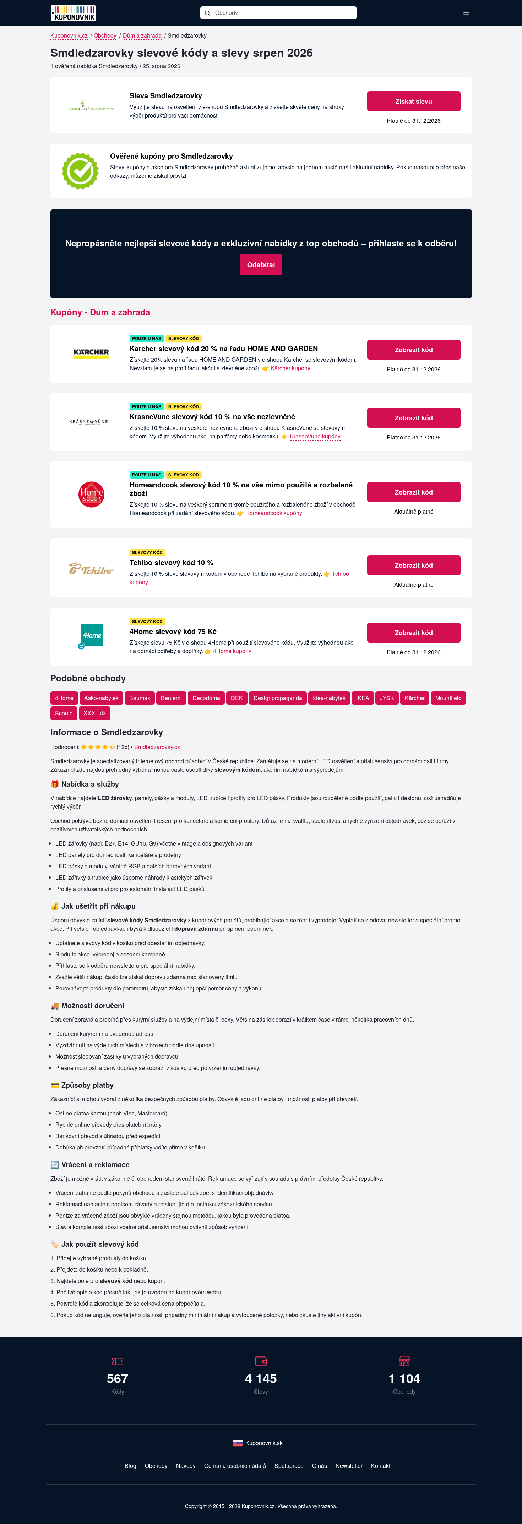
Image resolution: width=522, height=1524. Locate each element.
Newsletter (349, 1466)
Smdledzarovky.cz (157, 747)
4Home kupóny (232, 651)
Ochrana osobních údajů (235, 1466)
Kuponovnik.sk (264, 1443)
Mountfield (448, 698)
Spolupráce (289, 1466)
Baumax (139, 698)
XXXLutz (94, 713)
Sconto (64, 713)
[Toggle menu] (466, 13)
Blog (130, 1466)
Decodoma (206, 698)
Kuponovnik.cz (69, 35)
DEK (237, 698)
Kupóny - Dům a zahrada (100, 312)
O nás (319, 1466)
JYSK (387, 698)
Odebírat (261, 264)
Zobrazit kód (414, 349)
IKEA (362, 698)
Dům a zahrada (142, 35)
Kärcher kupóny (290, 368)
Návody (186, 1466)
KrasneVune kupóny (315, 436)
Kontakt (380, 1466)
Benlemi (171, 698)
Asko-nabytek (101, 698)
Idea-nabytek (329, 698)
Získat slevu (414, 101)
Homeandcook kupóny (273, 513)
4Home (64, 698)
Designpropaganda (278, 698)
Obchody (105, 35)
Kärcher (415, 698)
